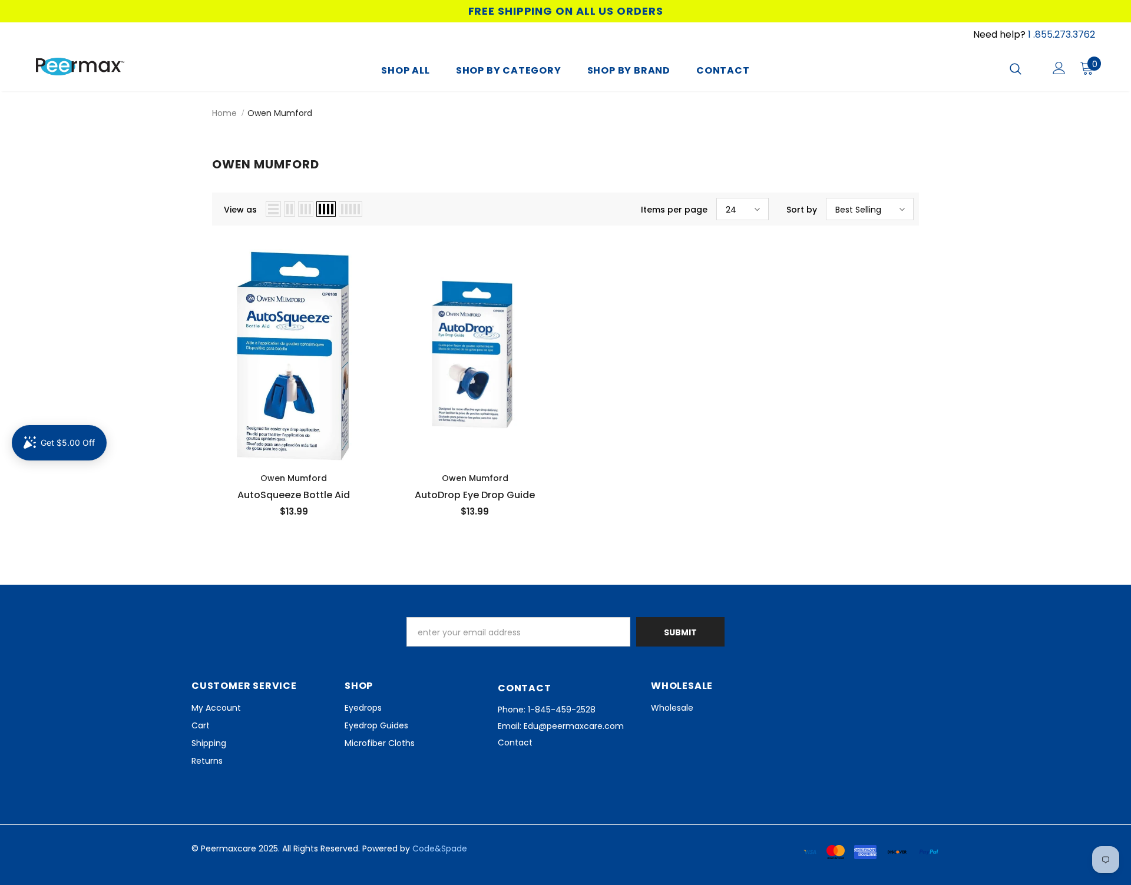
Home (224, 113)
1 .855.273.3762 (1061, 34)
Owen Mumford (279, 113)
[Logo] (105, 66)
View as (240, 210)
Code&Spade (439, 848)
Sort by (801, 210)
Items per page (674, 210)
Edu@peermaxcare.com (574, 726)
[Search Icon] (1023, 68)
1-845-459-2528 (562, 709)
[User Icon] (1059, 68)
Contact (515, 742)
